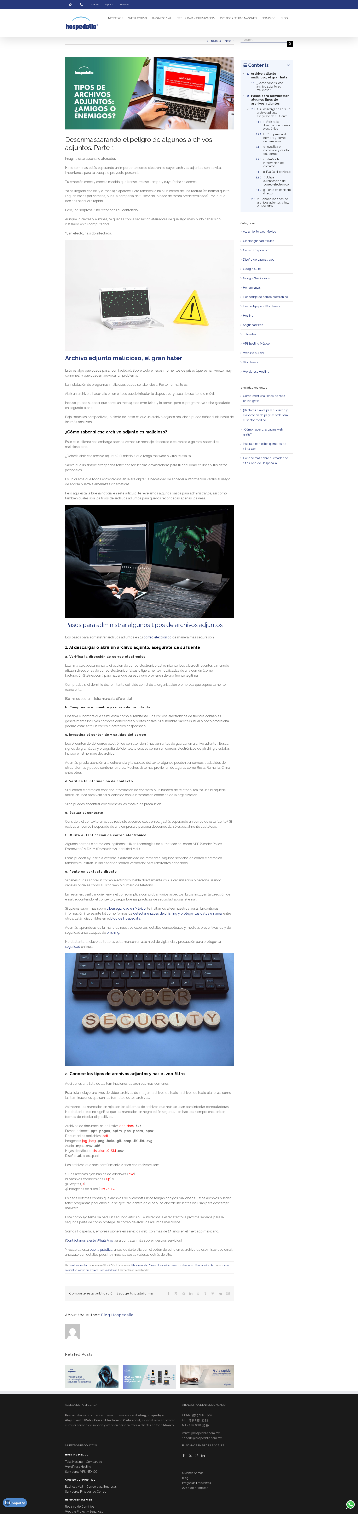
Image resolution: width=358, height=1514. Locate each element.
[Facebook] (183, 1455)
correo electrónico (157, 637)
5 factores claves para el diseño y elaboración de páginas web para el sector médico (265, 415)
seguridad (72, 947)
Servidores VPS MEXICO (81, 1471)
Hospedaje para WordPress (261, 306)
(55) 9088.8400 (201, 1415)
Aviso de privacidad (195, 1488)
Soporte (18, 1503)
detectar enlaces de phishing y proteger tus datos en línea (177, 913)
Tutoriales (249, 334)
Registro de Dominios (79, 1506)
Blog (185, 1478)
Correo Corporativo (256, 250)
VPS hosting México (256, 343)
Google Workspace (256, 278)
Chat (349, 1502)
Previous (215, 41)
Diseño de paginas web (259, 259)
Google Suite (252, 269)
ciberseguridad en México (126, 908)
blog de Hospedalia (125, 918)
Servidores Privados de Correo (85, 1491)
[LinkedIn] (203, 1455)
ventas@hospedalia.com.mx (201, 1433)
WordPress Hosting (78, 1466)
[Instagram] (196, 1455)
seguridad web (108, 1270)
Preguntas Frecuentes (196, 1483)
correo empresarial (88, 1270)
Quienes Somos (192, 1473)
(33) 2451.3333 (198, 1420)
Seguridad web (204, 1265)
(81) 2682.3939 (199, 1425)
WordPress (250, 362)
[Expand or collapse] (288, 65)
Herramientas (252, 287)
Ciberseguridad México (144, 1265)
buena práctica (100, 1250)
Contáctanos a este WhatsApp (89, 1240)
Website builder (253, 353)
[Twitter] (190, 1455)
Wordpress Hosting (256, 371)
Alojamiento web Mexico (259, 231)
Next (228, 41)
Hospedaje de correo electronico (176, 1265)
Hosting (248, 315)
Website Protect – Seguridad (84, 1511)
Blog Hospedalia (78, 1265)
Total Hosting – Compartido (83, 1461)
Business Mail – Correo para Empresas (91, 1486)
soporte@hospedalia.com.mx (202, 1438)
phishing (112, 933)
